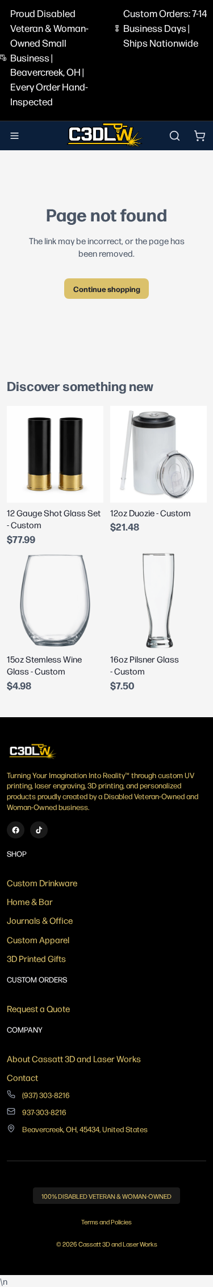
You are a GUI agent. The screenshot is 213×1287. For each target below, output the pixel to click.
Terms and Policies (106, 1222)
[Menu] (15, 136)
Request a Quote (38, 1008)
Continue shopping (106, 288)
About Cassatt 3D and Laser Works (74, 1058)
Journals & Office (40, 920)
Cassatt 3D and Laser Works (117, 1244)
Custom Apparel (38, 939)
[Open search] (174, 135)
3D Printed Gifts (36, 958)
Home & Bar (30, 901)
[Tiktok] (39, 830)
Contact (22, 1077)
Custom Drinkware (42, 882)
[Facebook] (15, 830)
